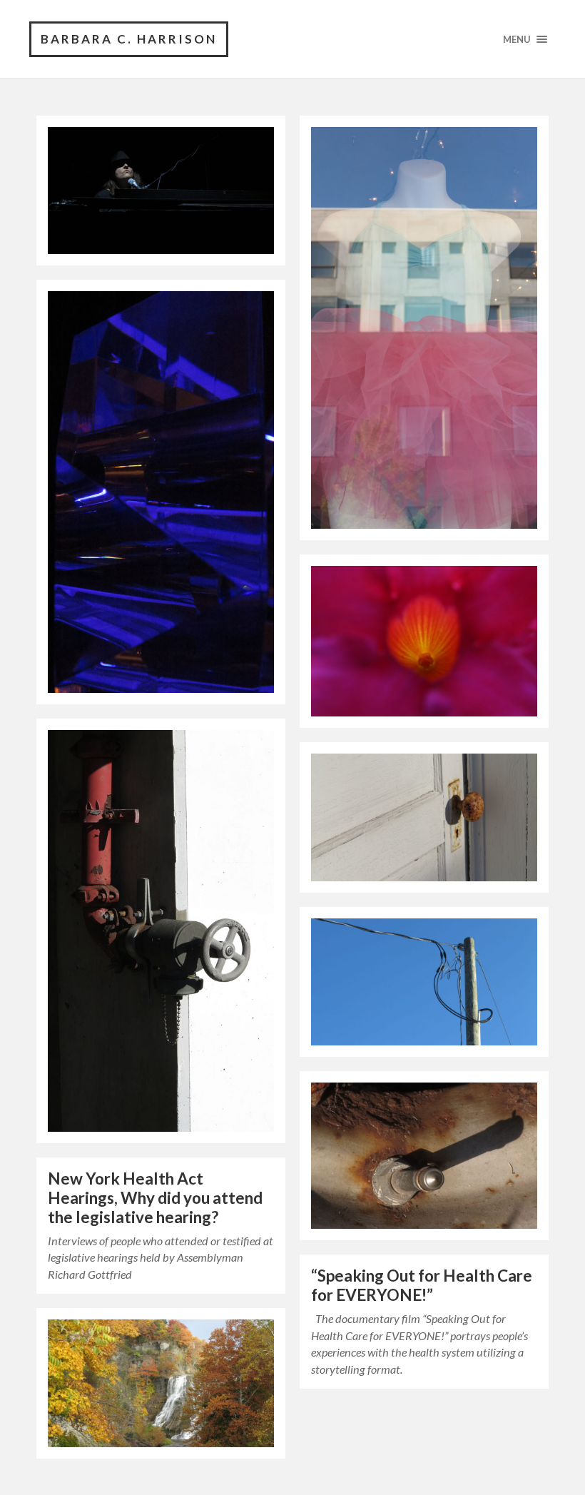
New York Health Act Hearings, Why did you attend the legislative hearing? (155, 1198)
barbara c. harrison (129, 38)
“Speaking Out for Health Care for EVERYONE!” (421, 1285)
